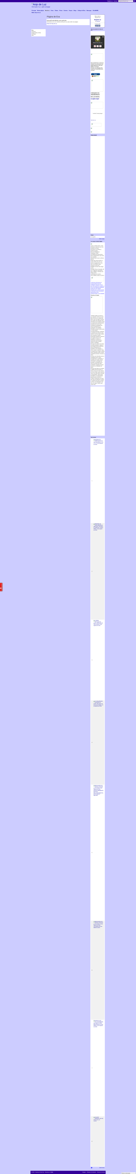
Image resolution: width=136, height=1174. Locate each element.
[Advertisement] (95, 160)
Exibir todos (101, 1167)
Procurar (134, 1)
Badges (84, 1172)
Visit (93, 120)
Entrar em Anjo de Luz (52, 23)
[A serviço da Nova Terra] (97, 85)
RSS (91, 1167)
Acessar (115, 1)
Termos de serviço (101, 1172)
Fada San (42, 1172)
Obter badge (101, 238)
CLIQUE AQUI (95, 99)
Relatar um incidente (91, 1172)
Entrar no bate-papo (126, 1173)
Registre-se (110, 1)
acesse (98, 21)
